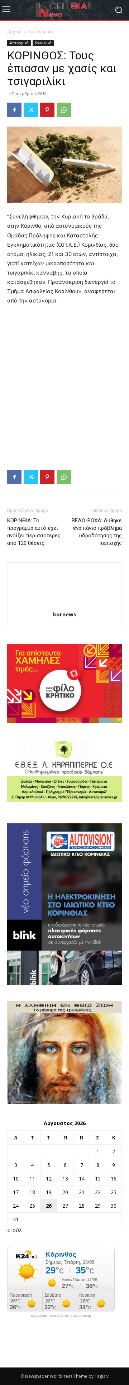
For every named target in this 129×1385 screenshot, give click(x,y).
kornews (64, 614)
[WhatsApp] (64, 110)
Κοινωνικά (43, 42)
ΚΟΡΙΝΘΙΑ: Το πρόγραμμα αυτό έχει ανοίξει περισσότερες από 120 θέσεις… (34, 531)
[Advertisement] (64, 379)
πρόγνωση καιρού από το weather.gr (61, 1315)
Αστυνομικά (40, 32)
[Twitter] (31, 110)
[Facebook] (14, 110)
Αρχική (14, 32)
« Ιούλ (14, 1230)
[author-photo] (64, 604)
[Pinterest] (47, 110)
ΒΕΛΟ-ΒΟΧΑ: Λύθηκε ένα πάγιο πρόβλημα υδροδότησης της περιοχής (97, 531)
